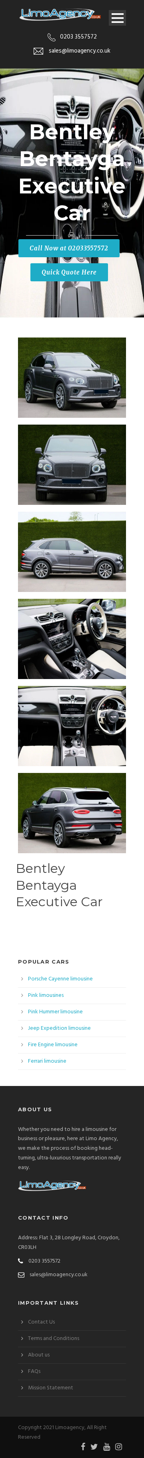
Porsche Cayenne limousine (60, 979)
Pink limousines (46, 995)
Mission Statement (50, 1388)
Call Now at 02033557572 (69, 248)
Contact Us (41, 1322)
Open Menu (117, 18)
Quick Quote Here (69, 272)
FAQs (34, 1371)
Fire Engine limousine (53, 1044)
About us (39, 1355)
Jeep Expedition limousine (59, 1028)
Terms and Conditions (53, 1338)
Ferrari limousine (47, 1061)
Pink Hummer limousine (55, 1012)
